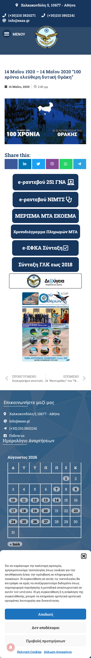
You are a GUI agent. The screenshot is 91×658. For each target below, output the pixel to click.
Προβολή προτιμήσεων (45, 640)
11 (24, 500)
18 (24, 510)
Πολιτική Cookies (29, 652)
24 (13, 521)
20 (46, 510)
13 (46, 500)
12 (35, 500)
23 (76, 510)
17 (13, 510)
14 (56, 500)
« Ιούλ (15, 544)
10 (13, 500)
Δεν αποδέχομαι (45, 627)
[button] (83, 556)
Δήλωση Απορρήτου (58, 652)
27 (46, 521)
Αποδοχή (45, 614)
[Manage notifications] (11, 647)
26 (35, 521)
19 (35, 510)
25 (24, 521)
